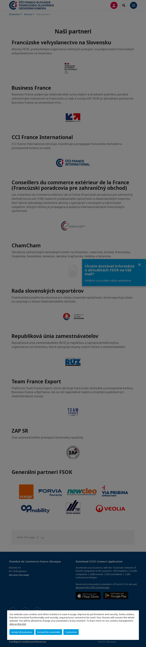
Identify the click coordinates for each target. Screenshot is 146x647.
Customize (71, 632)
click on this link (17, 624)
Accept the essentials (48, 632)
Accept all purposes (21, 632)
